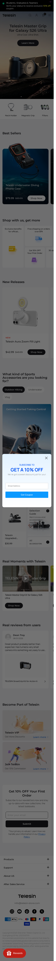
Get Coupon (27, 494)
